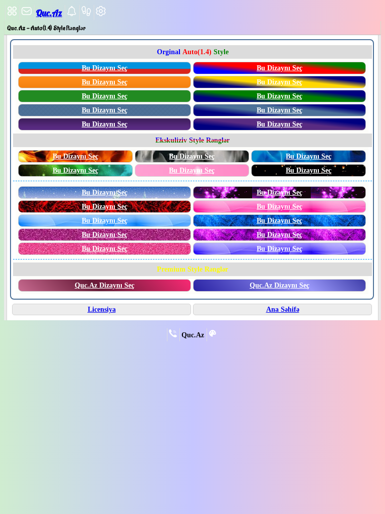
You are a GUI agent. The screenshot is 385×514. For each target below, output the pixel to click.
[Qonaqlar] (86, 14)
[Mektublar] (72, 14)
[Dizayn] (213, 335)
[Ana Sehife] (12, 14)
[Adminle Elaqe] (173, 335)
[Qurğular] (101, 14)
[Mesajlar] (27, 14)
